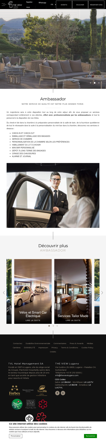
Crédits (53, 352)
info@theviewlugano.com (66, 375)
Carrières (17, 348)
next (102, 292)
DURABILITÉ (29, 348)
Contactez (17, 343)
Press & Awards (77, 343)
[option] (53, 49)
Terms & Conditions (69, 348)
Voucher (80, 5)
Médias (90, 343)
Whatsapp (42, 2)
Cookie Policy (87, 348)
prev (3, 292)
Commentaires (60, 343)
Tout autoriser (90, 436)
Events (64, 5)
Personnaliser (16, 436)
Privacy (54, 348)
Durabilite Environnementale (38, 343)
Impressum (43, 348)
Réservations (96, 5)
